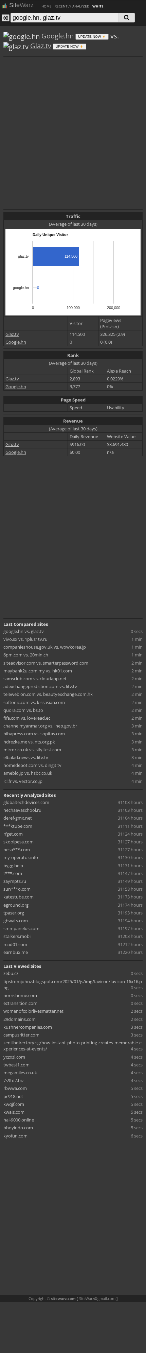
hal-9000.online (18, 1120)
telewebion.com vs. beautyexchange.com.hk (48, 694)
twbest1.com (16, 1065)
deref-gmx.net (17, 818)
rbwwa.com (15, 1088)
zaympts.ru (14, 881)
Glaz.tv (40, 45)
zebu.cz (10, 973)
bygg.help (13, 865)
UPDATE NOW (90, 36)
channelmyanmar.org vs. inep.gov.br (40, 726)
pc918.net (13, 1096)
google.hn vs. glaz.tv (23, 631)
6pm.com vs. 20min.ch (25, 655)
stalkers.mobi (17, 936)
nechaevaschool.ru (22, 810)
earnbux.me (15, 952)
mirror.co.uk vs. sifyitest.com (32, 750)
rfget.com (13, 834)
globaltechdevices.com (26, 802)
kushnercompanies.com (27, 1027)
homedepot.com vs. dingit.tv (32, 765)
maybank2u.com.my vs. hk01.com (37, 671)
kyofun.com (15, 1136)
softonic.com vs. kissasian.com (34, 702)
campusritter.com (21, 1035)
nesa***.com (16, 849)
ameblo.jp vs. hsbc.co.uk (27, 773)
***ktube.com (17, 826)
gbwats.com (15, 921)
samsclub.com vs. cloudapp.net (35, 678)
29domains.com (19, 1019)
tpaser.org (13, 913)
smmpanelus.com (21, 928)
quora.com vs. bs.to (23, 710)
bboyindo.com (18, 1128)
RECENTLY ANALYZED (72, 6)
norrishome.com (20, 995)
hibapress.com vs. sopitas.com (34, 734)
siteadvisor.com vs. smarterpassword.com (45, 663)
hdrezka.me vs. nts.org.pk (29, 742)
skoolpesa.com (18, 842)
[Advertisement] (73, 132)
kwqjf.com (13, 1104)
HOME (46, 6)
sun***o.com (17, 889)
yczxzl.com (14, 1057)
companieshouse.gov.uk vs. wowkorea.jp (44, 647)
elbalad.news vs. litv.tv (25, 757)
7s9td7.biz (13, 1080)
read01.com (15, 944)
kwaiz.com (13, 1112)
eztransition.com (20, 1003)
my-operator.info (20, 857)
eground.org (16, 905)
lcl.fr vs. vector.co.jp (22, 781)
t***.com (12, 873)
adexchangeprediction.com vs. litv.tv (40, 686)
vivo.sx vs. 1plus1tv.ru (25, 639)
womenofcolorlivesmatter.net (33, 1011)
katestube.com (18, 897)
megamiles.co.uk (20, 1072)
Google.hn (57, 35)
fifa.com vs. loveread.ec (26, 718)
